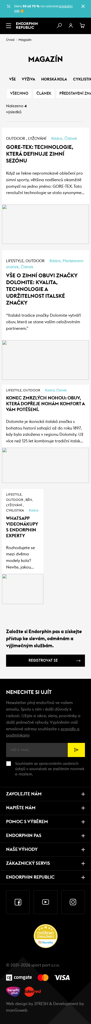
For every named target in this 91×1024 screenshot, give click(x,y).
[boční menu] (9, 25)
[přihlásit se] (71, 26)
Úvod (10, 40)
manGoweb (17, 1010)
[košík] (82, 26)
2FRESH (41, 1004)
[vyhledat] (59, 26)
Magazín (25, 40)
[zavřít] (83, 6)
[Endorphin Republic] (27, 25)
